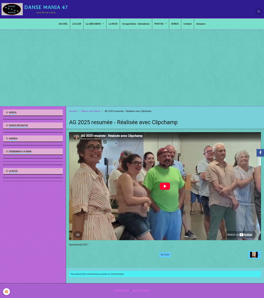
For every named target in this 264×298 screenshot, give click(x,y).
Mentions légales (121, 290)
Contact (187, 24)
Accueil (73, 111)
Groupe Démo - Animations (136, 24)
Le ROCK (113, 24)
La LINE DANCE (93, 24)
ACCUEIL (63, 24)
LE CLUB (76, 24)
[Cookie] (6, 291)
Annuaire (200, 24)
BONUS (175, 24)
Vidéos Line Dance (90, 111)
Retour (165, 255)
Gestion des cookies (141, 290)
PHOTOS (159, 24)
